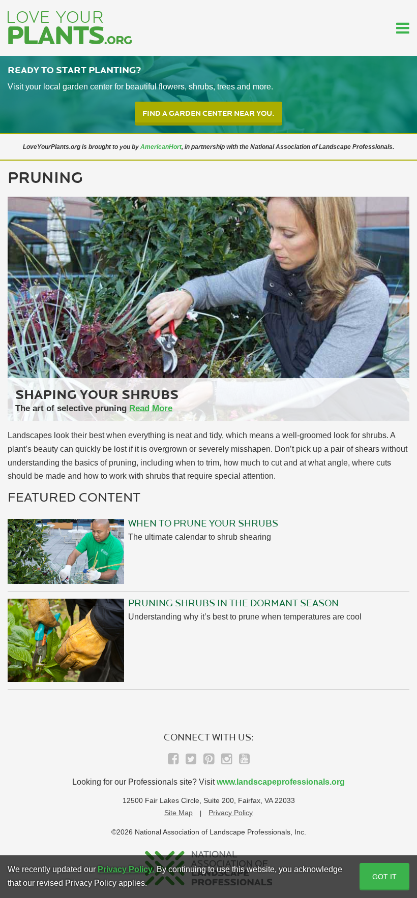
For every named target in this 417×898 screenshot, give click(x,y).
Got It (384, 877)
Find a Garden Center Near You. (208, 113)
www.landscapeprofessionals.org (281, 782)
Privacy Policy (230, 813)
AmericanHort (161, 146)
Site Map (178, 813)
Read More (150, 408)
